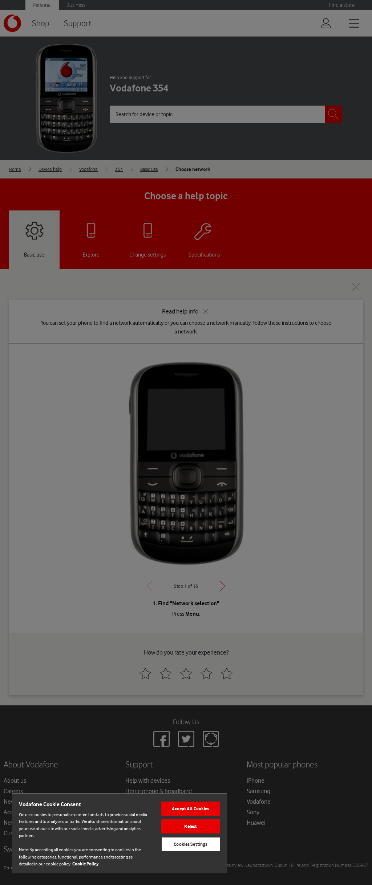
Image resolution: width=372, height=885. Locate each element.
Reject (190, 826)
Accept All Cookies (190, 808)
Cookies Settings (190, 844)
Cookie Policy (85, 863)
